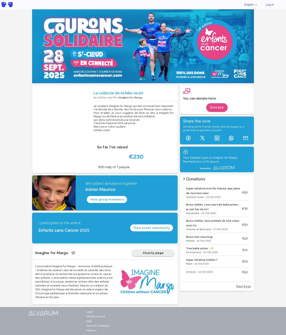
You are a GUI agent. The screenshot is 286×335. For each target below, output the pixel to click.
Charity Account (95, 316)
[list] (217, 231)
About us (91, 330)
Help (89, 321)
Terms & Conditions (97, 325)
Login (89, 311)
